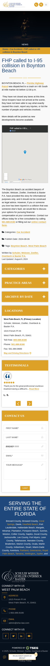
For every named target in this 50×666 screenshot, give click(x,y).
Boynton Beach (19, 246)
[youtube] (29, 636)
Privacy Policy (25, 660)
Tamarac (19, 553)
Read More (34, 389)
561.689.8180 (8, 222)
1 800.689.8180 (16, 613)
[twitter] (13, 636)
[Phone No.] (36, 5)
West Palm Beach (37, 246)
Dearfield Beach (30, 524)
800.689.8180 (20, 340)
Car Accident (23, 232)
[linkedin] (21, 636)
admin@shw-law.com (19, 623)
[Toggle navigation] (46, 4)
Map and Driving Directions (16, 353)
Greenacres (35, 550)
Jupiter (39, 553)
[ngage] (4, 656)
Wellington (30, 553)
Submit (25, 488)
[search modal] (41, 5)
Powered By (18, 648)
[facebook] (6, 636)
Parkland (24, 550)
